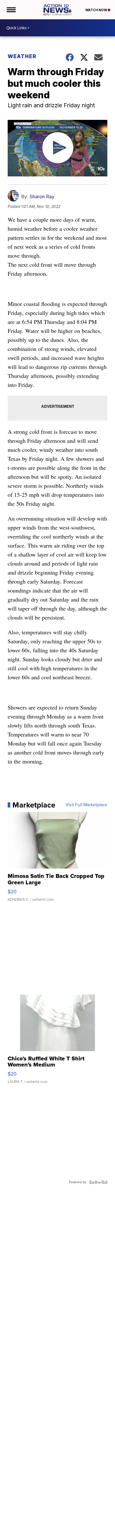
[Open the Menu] (11, 10)
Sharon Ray (41, 196)
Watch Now (96, 10)
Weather (22, 56)
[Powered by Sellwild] (98, 1182)
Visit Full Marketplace (86, 805)
